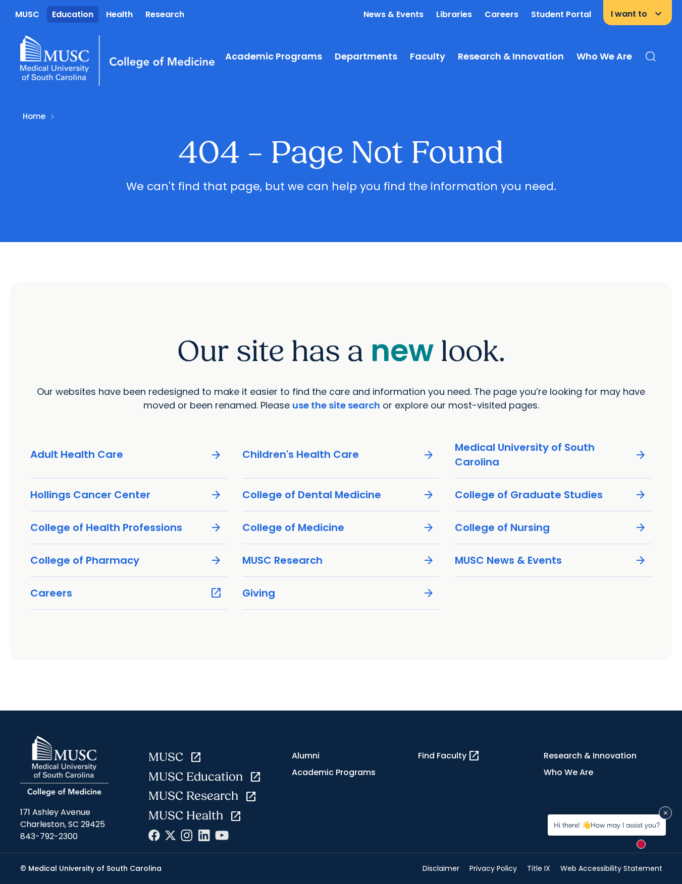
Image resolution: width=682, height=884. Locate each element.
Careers (501, 14)
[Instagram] (187, 835)
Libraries (454, 14)
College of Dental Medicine (338, 495)
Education (72, 14)
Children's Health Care (338, 454)
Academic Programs (273, 56)
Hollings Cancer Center (126, 495)
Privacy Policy (493, 868)
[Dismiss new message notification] (665, 812)
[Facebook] (154, 835)
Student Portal (561, 14)
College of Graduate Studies (551, 495)
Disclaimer (441, 868)
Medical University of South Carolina (551, 454)
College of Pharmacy (126, 560)
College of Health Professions (126, 527)
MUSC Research (338, 560)
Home (34, 116)
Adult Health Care (126, 454)
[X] (170, 835)
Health (119, 14)
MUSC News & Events (551, 560)
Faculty (427, 56)
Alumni (306, 755)
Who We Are (604, 56)
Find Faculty (449, 756)
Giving (338, 593)
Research (164, 14)
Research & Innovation (511, 56)
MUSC (27, 14)
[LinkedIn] (204, 835)
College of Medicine (338, 527)
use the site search (336, 405)
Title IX (538, 868)
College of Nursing (551, 527)
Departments (366, 56)
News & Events (393, 14)
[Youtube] (222, 835)
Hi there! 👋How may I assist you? (607, 824)
